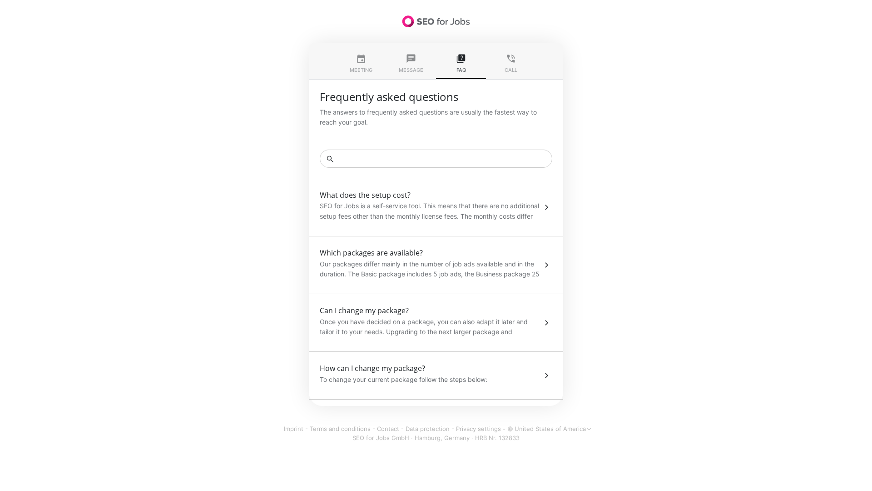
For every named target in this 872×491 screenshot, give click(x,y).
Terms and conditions (340, 428)
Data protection (428, 428)
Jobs (436, 21)
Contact (388, 428)
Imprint (293, 428)
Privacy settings (478, 428)
